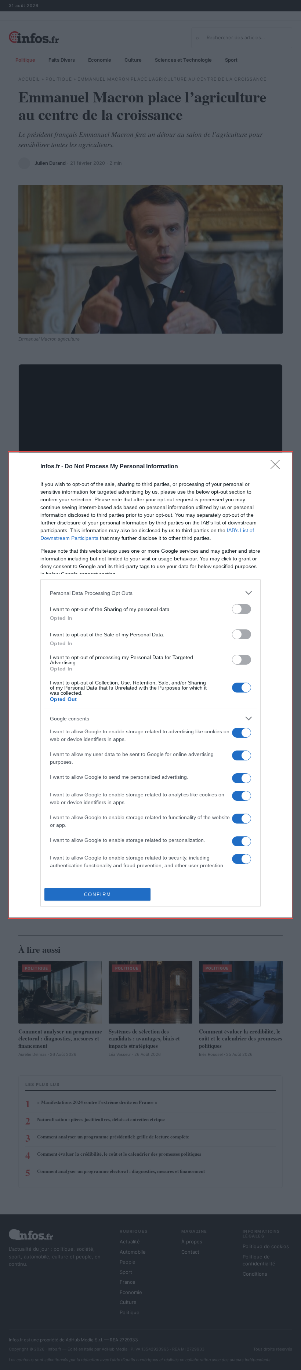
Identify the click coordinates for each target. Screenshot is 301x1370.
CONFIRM (97, 894)
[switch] (241, 609)
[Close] (277, 467)
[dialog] (150, 685)
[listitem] (150, 593)
